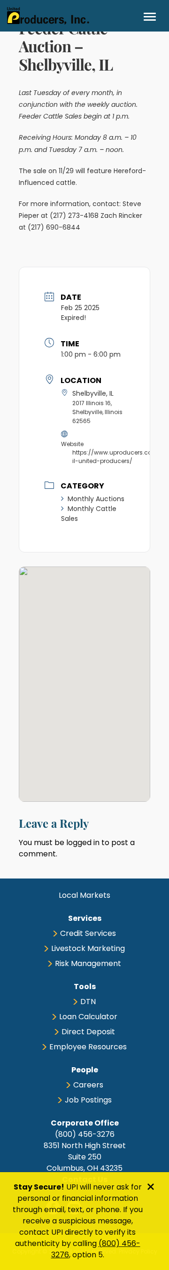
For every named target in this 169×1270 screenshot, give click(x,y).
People (84, 1069)
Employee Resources (88, 1046)
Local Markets (84, 895)
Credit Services (88, 933)
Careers (88, 1084)
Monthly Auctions (96, 498)
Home (48, 15)
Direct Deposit (88, 1031)
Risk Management (88, 963)
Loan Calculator (88, 1016)
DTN (88, 1001)
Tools (85, 986)
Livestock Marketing (88, 948)
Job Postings (88, 1099)
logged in (83, 842)
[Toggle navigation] (150, 16)
